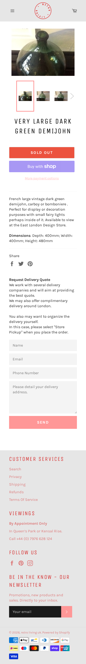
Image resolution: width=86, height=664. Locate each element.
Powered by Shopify (56, 632)
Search (15, 469)
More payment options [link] (42, 178)
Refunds (16, 492)
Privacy (15, 476)
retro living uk (31, 632)
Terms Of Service (23, 499)
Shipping (17, 484)
